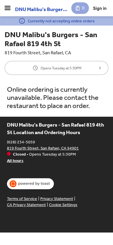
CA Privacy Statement (26, 204)
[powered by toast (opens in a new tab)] (30, 183)
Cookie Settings (63, 204)
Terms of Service (22, 198)
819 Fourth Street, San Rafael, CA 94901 (43, 148)
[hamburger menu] (7, 8)
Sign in (100, 8)
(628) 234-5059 (21, 142)
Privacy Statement (56, 198)
